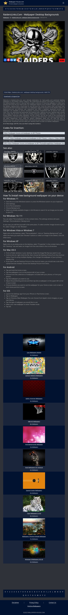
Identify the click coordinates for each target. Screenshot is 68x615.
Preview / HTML (8, 136)
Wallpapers (6, 17)
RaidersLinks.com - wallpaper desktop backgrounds (25, 17)
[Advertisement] (34, 77)
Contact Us (52, 603)
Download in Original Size (12, 96)
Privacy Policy (33, 603)
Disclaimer (15, 603)
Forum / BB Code (8, 141)
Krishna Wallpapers (34, 606)
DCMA (62, 60)
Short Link (6, 131)
